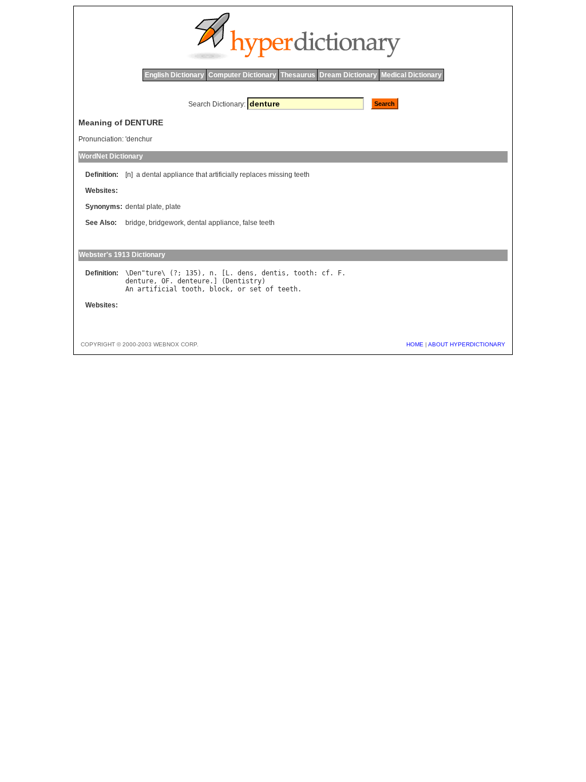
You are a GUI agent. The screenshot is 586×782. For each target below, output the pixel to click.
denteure (193, 281)
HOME (414, 344)
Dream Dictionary (348, 75)
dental (151, 175)
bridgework (166, 223)
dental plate (143, 207)
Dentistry (243, 281)
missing (280, 175)
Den (135, 273)
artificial (157, 289)
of (270, 289)
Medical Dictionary (411, 75)
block (219, 289)
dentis (274, 273)
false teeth (259, 223)
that (201, 175)
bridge (135, 223)
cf (326, 273)
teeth (302, 175)
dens (245, 273)
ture (153, 273)
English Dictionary (174, 75)
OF (165, 281)
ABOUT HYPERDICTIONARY (466, 344)
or (241, 289)
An (129, 289)
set (256, 289)
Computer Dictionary (242, 75)
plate (173, 207)
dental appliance (213, 223)
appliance (178, 175)
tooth (304, 273)
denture (139, 281)
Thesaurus (297, 75)
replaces (253, 175)
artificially (223, 175)
